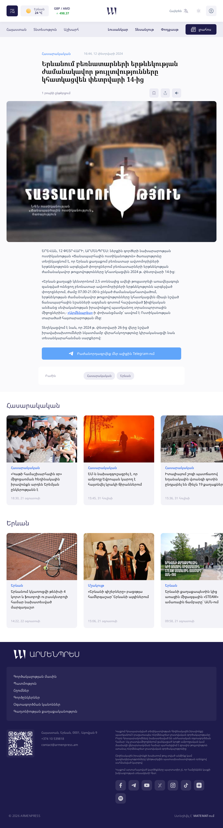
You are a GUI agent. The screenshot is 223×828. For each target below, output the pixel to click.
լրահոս (205, 29)
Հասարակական (99, 376)
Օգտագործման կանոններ (37, 704)
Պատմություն (25, 683)
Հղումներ (21, 690)
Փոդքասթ (170, 29)
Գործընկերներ (27, 697)
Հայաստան (17, 29)
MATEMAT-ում (203, 816)
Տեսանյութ (144, 29)
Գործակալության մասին (35, 676)
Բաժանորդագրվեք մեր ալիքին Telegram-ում (116, 353)
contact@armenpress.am (59, 745)
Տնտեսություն (45, 29)
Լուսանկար (118, 29)
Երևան (125, 376)
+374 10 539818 (52, 739)
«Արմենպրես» (80, 312)
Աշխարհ (71, 29)
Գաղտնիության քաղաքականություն (45, 711)
